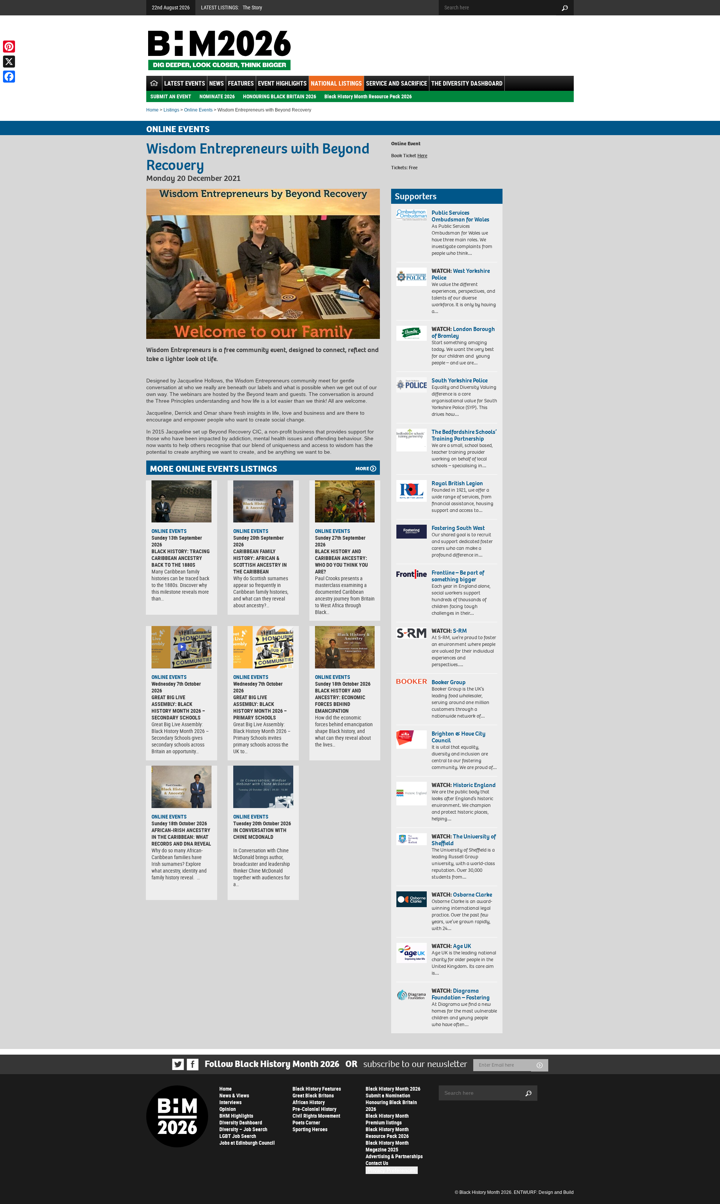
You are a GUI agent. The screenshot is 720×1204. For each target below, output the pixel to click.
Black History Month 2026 (393, 1088)
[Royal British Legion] (411, 491)
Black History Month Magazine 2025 (387, 1146)
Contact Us (377, 1162)
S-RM (460, 631)
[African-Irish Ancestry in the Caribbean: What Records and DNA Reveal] (182, 787)
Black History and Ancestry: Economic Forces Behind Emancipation (340, 700)
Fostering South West (458, 528)
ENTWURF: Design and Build (544, 1192)
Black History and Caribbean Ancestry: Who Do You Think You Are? (341, 561)
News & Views (234, 1095)
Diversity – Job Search (243, 1129)
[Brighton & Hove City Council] (411, 739)
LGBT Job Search (237, 1135)
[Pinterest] (9, 46)
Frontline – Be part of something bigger (458, 576)
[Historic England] (411, 793)
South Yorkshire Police (460, 380)
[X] (9, 61)
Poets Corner (306, 1122)
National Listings (336, 83)
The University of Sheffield (464, 839)
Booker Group (449, 682)
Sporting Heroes (309, 1129)
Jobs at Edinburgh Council (247, 1142)
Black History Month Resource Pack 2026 (368, 96)
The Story (252, 7)
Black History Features (316, 1088)
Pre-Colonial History (314, 1108)
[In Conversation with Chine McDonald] (263, 787)
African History (308, 1102)
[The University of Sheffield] (411, 839)
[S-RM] (411, 633)
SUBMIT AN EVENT (170, 96)
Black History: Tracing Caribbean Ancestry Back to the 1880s (181, 558)
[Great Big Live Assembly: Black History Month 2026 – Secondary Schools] (182, 647)
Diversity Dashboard (240, 1122)
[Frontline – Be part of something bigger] (411, 574)
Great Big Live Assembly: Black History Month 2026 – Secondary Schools (178, 707)
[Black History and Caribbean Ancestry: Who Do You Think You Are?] (345, 501)
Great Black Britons (313, 1095)
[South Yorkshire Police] (411, 385)
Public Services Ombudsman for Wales (460, 216)
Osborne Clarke (472, 894)
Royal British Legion (457, 483)
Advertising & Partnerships (394, 1156)
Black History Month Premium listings (387, 1119)
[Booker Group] (411, 681)
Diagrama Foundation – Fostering (461, 994)
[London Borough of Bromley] (411, 333)
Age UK (462, 946)
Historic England (474, 785)
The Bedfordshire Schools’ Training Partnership (464, 435)
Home (152, 110)
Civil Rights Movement (316, 1115)
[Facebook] (9, 76)
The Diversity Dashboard (466, 83)
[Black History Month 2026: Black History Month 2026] (219, 50)
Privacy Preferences (392, 1170)
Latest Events (184, 83)
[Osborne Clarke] (411, 899)
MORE (362, 468)
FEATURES (241, 83)
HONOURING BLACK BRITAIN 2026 (279, 96)
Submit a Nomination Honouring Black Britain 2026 (391, 1102)
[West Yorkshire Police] (411, 277)
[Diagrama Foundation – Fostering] (411, 994)
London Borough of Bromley (463, 332)
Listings (171, 110)
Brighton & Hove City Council (459, 737)
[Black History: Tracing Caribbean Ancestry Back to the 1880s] (182, 501)
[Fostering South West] (411, 532)
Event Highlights (282, 83)
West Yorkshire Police (461, 274)
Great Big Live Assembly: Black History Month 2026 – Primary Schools (260, 707)
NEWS (216, 83)
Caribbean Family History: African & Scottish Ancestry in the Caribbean (260, 561)
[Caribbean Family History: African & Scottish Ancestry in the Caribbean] (263, 501)
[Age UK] (411, 953)
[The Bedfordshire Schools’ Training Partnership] (411, 440)
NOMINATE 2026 (217, 96)
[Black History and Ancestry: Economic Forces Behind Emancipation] (345, 647)
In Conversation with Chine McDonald (259, 833)
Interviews (230, 1102)
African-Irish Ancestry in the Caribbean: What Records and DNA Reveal (181, 836)
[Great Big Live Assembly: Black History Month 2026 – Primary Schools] (263, 647)
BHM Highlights (236, 1115)
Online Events (198, 110)
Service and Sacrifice (396, 83)
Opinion (227, 1108)
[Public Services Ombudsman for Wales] (411, 214)
